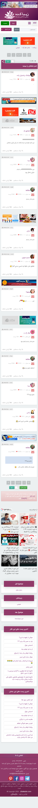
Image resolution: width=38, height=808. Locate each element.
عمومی (18, 48)
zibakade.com (25, 791)
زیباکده (34, 48)
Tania (28, 292)
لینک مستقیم (17, 92)
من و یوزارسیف (19, 619)
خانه (34, 22)
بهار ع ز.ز (27, 333)
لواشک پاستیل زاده (23, 75)
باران (28, 231)
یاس (28, 412)
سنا (29, 161)
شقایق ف (27, 131)
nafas (28, 190)
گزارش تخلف (6, 92)
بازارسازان (14, 794)
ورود (13, 23)
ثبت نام (32, 496)
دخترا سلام (19, 590)
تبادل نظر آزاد (26, 48)
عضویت (5, 23)
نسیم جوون (26, 257)
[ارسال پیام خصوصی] (33, 79)
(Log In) (24, 498)
